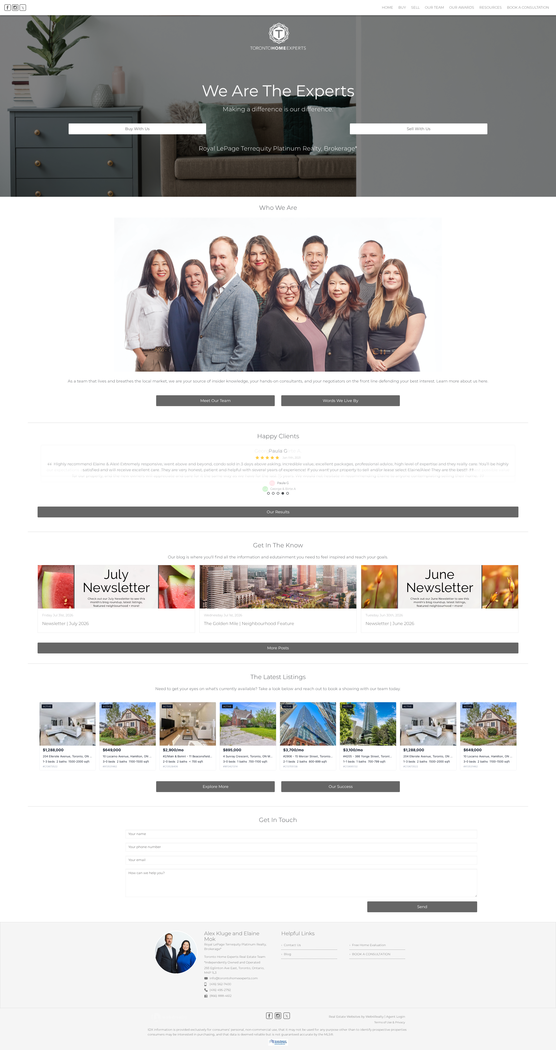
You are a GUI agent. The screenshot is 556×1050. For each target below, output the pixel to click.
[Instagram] (15, 7)
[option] (278, 468)
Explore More (215, 786)
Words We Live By (340, 400)
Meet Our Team (215, 400)
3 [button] (278, 493)
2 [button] (273, 493)
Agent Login (395, 1017)
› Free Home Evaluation (367, 945)
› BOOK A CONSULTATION (369, 954)
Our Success (341, 786)
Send (422, 906)
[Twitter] (23, 7)
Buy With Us (137, 128)
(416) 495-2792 (220, 990)
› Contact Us (291, 945)
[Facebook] (7, 7)
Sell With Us (418, 128)
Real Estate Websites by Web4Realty (356, 1017)
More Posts (278, 648)
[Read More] (116, 599)
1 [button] (268, 493)
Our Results (278, 512)
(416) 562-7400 (220, 984)
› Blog (286, 954)
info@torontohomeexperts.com (234, 978)
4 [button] (282, 493)
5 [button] (287, 493)
